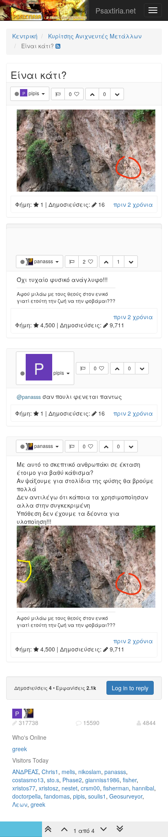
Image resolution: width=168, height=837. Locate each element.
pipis (79, 796)
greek (19, 749)
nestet (69, 788)
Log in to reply (130, 688)
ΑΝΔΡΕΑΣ (25, 772)
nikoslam (89, 772)
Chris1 (50, 772)
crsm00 (90, 788)
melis (68, 772)
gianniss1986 (102, 780)
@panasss (29, 397)
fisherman (116, 788)
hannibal (143, 788)
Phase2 (72, 780)
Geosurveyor (125, 796)
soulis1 (97, 796)
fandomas (57, 796)
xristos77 (23, 788)
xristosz (48, 788)
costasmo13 (28, 780)
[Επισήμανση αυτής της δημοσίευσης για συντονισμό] (58, 94)
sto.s (53, 780)
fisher (130, 780)
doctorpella (26, 796)
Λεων (19, 804)
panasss (115, 772)
